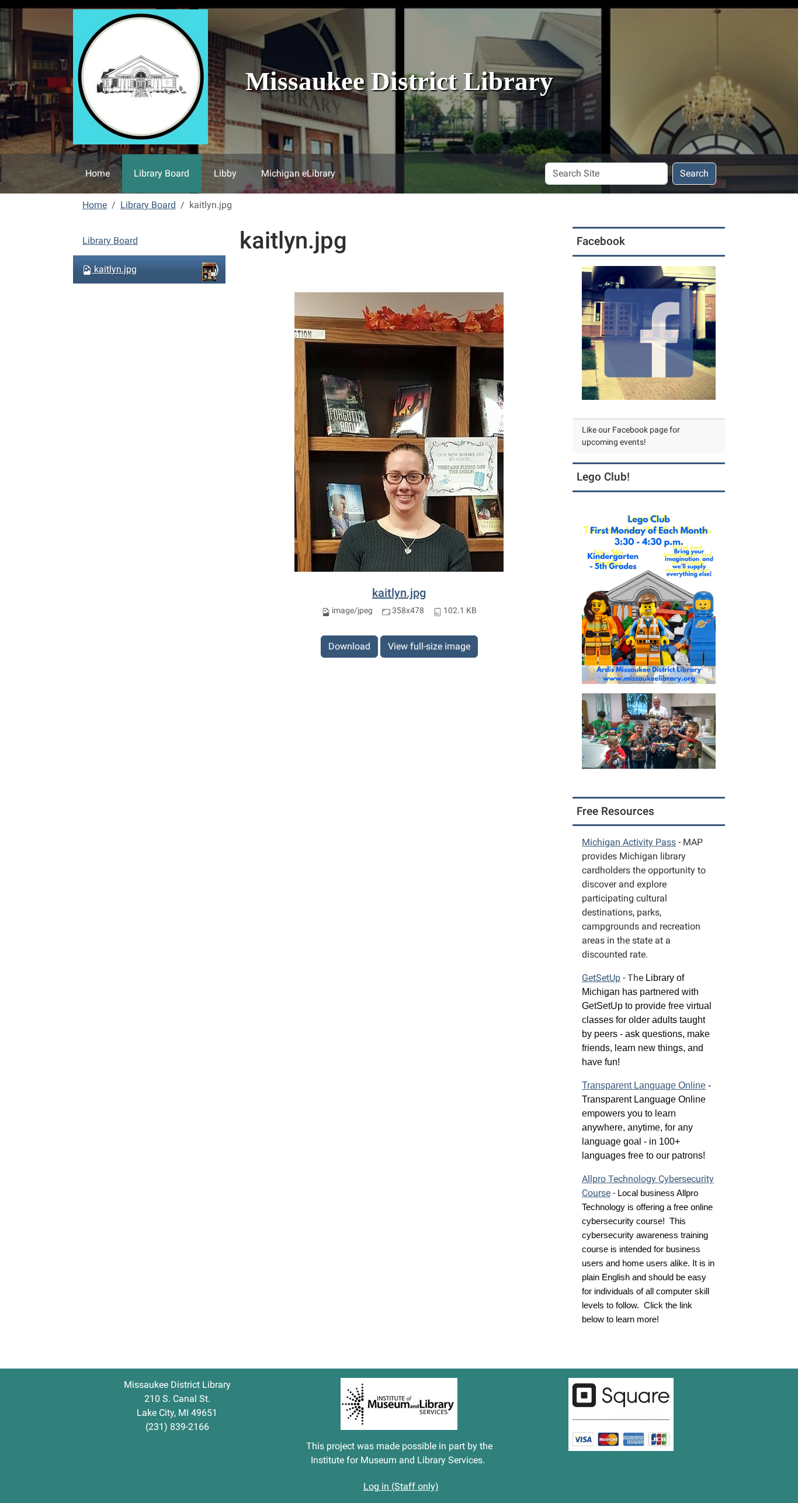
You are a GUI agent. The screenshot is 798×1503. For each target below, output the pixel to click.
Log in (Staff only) (401, 1486)
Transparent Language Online (644, 1085)
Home (97, 173)
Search (694, 173)
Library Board (161, 173)
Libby (225, 173)
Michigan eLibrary (298, 173)
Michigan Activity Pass (629, 842)
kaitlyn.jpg (399, 593)
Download (349, 646)
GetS (601, 977)
